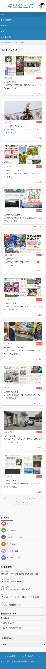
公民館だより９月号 (11, 259)
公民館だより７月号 (11, 392)
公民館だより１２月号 (11, 82)
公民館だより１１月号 (11, 170)
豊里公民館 (5, 618)
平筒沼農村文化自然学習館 (11, 628)
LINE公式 (6, 644)
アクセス (4, 31)
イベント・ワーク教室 (14, 537)
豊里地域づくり (12, 544)
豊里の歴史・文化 (13, 558)
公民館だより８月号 (11, 303)
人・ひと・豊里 (12, 551)
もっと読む (38, 93)
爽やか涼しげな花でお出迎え (15, 347)
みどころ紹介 (11, 530)
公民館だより (6, 37)
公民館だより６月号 (11, 480)
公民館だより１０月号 (12, 215)
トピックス (10, 523)
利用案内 (4, 25)
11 (23, 503)
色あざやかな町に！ (11, 436)
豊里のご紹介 (6, 20)
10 (19, 503)
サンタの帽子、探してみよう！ (14, 126)
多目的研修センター (8, 623)
